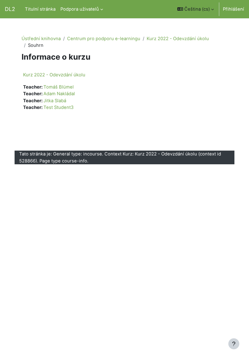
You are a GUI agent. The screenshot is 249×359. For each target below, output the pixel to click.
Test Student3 (58, 107)
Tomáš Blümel (58, 87)
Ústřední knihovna (41, 38)
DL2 (10, 9)
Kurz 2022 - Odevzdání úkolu (178, 38)
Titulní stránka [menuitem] (40, 9)
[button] (195, 9)
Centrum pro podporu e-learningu (103, 38)
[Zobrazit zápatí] (233, 343)
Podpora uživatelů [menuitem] (79, 9)
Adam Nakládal (59, 93)
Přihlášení (233, 9)
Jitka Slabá (54, 100)
